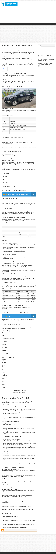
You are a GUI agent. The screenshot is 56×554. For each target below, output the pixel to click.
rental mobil (22, 75)
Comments (47, 45)
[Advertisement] (35, 14)
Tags (51, 45)
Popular (43, 45)
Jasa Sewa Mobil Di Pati (14, 324)
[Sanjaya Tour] (9, 4)
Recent (40, 45)
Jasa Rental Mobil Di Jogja (15, 151)
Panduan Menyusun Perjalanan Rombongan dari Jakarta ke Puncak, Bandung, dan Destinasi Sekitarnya (45, 64)
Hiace (23, 127)
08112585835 (22, 392)
